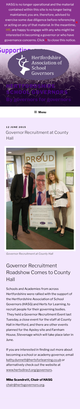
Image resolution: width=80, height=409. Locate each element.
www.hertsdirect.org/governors (29, 370)
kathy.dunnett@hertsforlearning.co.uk (33, 360)
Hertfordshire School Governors (37, 89)
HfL (8, 30)
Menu (42, 112)
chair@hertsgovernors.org (25, 385)
